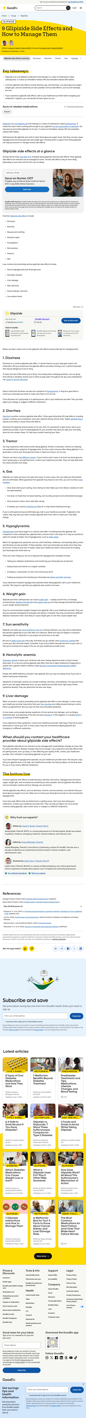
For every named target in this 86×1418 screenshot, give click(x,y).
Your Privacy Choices (71, 1306)
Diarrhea (48, 58)
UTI (27, 1311)
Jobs (50, 1309)
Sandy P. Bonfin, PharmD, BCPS (20, 48)
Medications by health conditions (11, 1297)
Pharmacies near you (33, 1279)
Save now (27, 189)
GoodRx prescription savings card (13, 1287)
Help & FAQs (52, 1275)
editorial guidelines (59, 939)
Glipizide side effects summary (16, 58)
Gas (66, 58)
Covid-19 (29, 1315)
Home (4, 16)
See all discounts (71, 320)
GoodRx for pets (8, 1314)
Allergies (29, 1307)
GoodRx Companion (10, 1318)
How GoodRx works (32, 1275)
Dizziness (37, 58)
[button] (53, 7)
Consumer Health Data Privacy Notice (74, 1300)
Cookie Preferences (73, 1295)
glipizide (7, 112)
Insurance (6, 1278)
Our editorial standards (17, 873)
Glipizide (24, 16)
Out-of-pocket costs (10, 1306)
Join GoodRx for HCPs (75, 2)
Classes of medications (11, 1302)
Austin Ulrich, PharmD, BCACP (52, 48)
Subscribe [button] (76, 1016)
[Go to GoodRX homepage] (10, 8)
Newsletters (30, 1303)
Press (50, 1293)
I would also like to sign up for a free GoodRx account (24, 1022)
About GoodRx (53, 1289)
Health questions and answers (33, 1324)
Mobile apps (7, 1282)
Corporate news (53, 1317)
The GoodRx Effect (55, 1301)
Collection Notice (72, 1291)
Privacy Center (71, 1279)
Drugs (13, 16)
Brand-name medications (12, 1310)
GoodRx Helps (53, 1305)
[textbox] (35, 1016)
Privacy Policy (38, 1030)
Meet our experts (38, 873)
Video (28, 1299)
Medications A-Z (8, 1292)
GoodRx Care (7, 1322)
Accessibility (52, 1279)
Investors (51, 1313)
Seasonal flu (30, 1319)
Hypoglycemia (77, 58)
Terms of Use (13, 1030)
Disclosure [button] (77, 307)
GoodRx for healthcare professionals (34, 1284)
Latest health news (32, 1295)
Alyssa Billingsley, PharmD (32, 842)
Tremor (58, 58)
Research (51, 1297)
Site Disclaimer (71, 1287)
